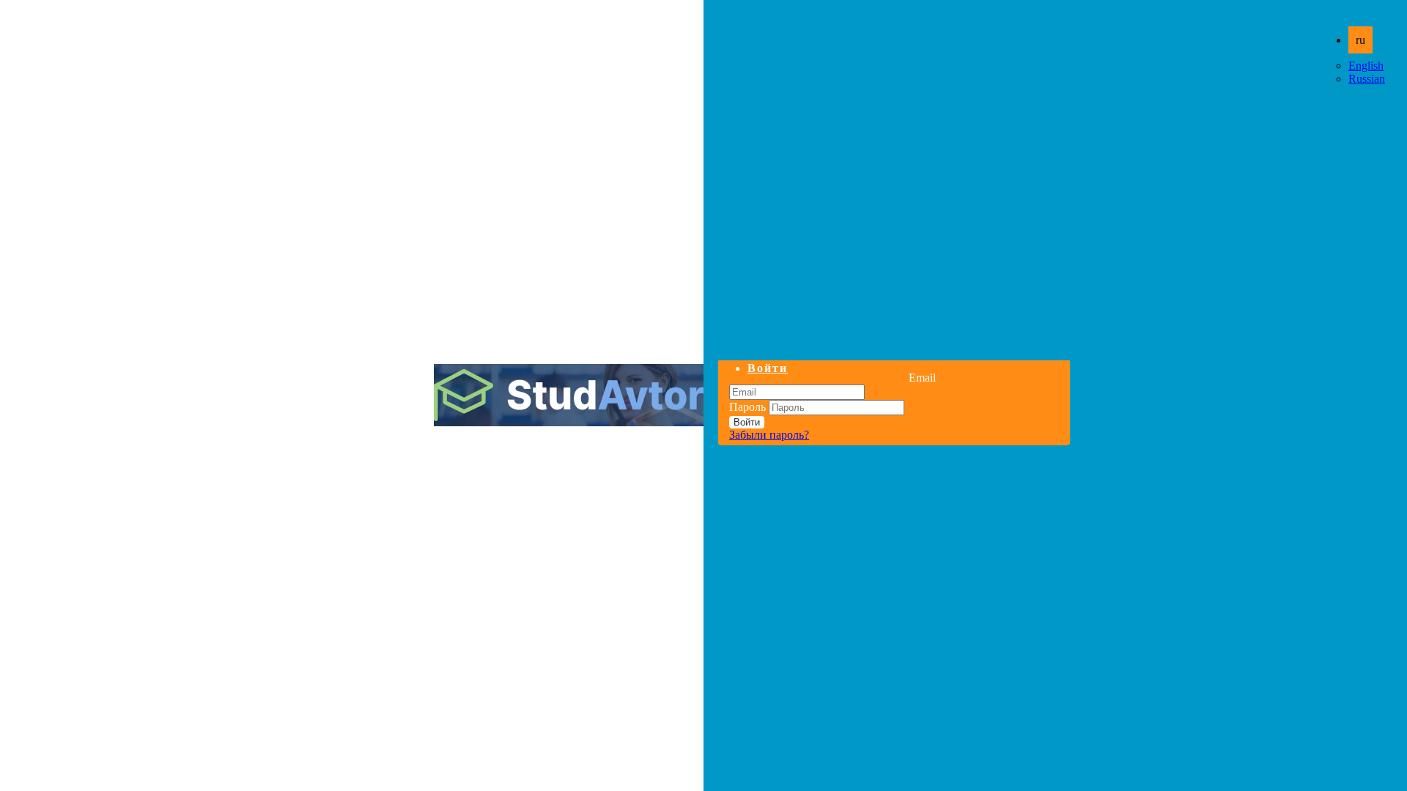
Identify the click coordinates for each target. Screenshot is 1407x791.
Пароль (747, 407)
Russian (1366, 79)
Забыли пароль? (769, 434)
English (1366, 65)
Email (922, 377)
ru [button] (1360, 40)
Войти (767, 368)
